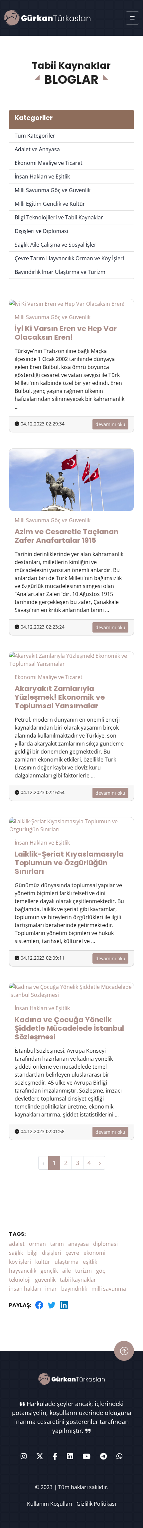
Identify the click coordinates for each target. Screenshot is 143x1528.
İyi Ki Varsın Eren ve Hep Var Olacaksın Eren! (66, 332)
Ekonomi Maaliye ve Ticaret (48, 163)
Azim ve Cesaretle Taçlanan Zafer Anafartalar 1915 (66, 536)
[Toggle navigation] (132, 18)
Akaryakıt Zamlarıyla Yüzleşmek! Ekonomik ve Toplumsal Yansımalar (60, 697)
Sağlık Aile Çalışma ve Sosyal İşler (55, 244)
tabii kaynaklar (78, 1279)
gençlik (49, 1270)
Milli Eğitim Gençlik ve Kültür (50, 203)
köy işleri (20, 1261)
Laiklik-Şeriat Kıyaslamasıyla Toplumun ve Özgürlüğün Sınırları (69, 863)
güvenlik (45, 1279)
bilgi (32, 1252)
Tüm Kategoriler (35, 135)
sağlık (16, 1252)
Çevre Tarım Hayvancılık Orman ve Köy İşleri (69, 258)
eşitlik (90, 1261)
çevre (72, 1252)
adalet (17, 1243)
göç (100, 1270)
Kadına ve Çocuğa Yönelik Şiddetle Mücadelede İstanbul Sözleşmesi (69, 1028)
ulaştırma (66, 1261)
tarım (57, 1243)
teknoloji (20, 1279)
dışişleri (51, 1252)
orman (37, 1243)
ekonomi (94, 1252)
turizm (83, 1270)
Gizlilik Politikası (96, 1503)
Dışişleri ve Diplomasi (41, 231)
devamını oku (110, 424)
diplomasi (105, 1243)
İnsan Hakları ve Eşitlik (42, 176)
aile (66, 1270)
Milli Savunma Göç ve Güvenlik (52, 190)
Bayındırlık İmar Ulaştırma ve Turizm (60, 272)
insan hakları (25, 1288)
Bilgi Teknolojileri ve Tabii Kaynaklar (59, 217)
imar (51, 1288)
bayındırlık (74, 1288)
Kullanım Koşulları (49, 1503)
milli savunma (108, 1288)
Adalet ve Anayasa (37, 149)
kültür (42, 1261)
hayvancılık (22, 1270)
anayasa (78, 1243)
